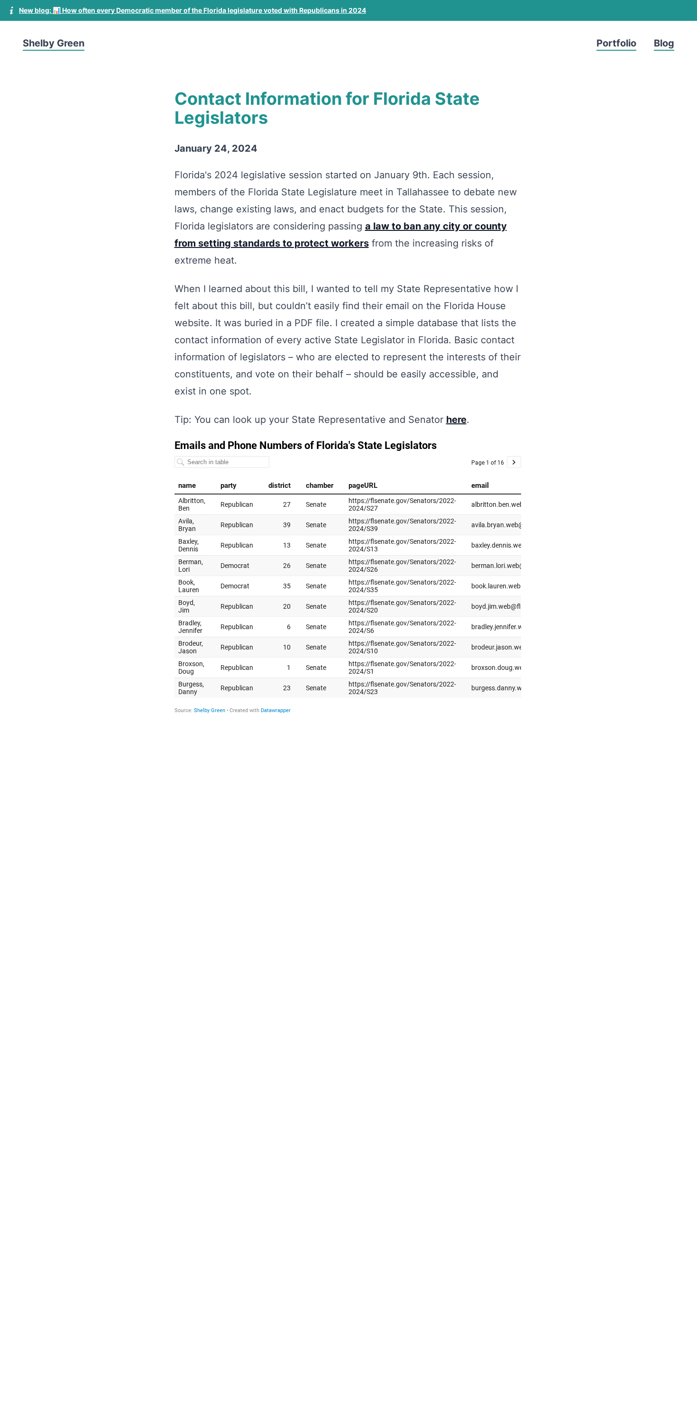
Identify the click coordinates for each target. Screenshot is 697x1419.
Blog (664, 43)
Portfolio (616, 43)
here (456, 419)
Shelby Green (53, 43)
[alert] (348, 10)
